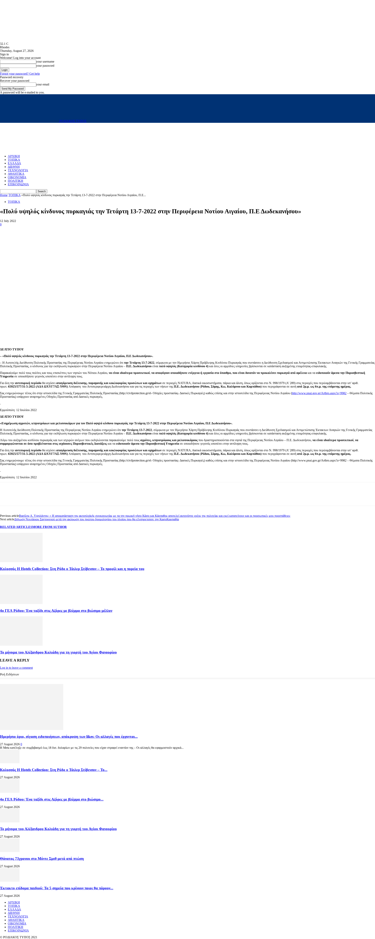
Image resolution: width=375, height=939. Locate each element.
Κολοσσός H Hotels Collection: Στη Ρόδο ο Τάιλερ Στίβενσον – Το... (53, 770)
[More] (34, 230)
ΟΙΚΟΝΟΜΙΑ (17, 177)
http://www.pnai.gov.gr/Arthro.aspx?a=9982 (319, 393)
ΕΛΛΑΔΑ (14, 163)
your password (45, 65)
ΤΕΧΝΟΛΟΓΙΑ (18, 170)
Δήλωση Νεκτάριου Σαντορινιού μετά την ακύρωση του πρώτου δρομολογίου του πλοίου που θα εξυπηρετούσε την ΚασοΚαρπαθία (96, 519)
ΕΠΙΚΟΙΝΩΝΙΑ (18, 184)
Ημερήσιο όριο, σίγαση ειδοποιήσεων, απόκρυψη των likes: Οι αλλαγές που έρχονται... (69, 736)
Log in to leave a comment (16, 667)
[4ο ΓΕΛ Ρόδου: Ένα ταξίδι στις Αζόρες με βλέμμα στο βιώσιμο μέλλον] (21, 603)
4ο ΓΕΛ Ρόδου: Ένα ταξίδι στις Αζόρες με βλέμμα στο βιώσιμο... (52, 799)
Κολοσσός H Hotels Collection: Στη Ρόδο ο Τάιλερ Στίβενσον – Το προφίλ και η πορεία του (72, 569)
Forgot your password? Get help (20, 73)
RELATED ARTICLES (16, 527)
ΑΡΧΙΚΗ (14, 156)
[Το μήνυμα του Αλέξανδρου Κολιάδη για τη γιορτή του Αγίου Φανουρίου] (21, 644)
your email (42, 84)
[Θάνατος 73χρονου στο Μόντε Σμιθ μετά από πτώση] (10, 851)
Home (4, 195)
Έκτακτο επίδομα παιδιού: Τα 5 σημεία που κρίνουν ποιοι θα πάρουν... (56, 888)
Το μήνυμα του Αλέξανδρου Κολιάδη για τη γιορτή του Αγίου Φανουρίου (58, 652)
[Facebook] (6, 230)
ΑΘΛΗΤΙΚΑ (16, 173)
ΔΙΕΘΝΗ (14, 166)
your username (45, 61)
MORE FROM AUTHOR (49, 527)
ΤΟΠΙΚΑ (14, 159)
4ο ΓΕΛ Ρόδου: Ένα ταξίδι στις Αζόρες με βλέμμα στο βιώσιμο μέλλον (56, 611)
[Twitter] (20, 230)
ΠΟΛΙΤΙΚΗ (15, 180)
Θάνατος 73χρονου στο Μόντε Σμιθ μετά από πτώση (42, 858)
